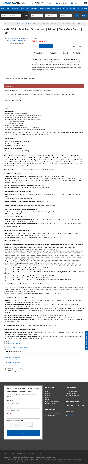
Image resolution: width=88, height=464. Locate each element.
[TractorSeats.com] (12, 3)
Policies (5, 453)
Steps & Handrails (31, 8)
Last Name (10, 407)
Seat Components (12, 8)
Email (9, 413)
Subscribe (23, 433)
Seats (2, 8)
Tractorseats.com (10, 23)
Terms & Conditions (21, 453)
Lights (22, 8)
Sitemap (40, 453)
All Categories (57, 8)
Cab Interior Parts (45, 8)
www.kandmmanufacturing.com (54, 413)
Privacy (12, 453)
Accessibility (32, 453)
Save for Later (77, 46)
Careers (47, 397)
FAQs (46, 391)
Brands (65, 8)
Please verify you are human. (15, 420)
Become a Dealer (50, 403)
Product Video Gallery (52, 401)
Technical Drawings (23, 347)
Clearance (84, 8)
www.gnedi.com (50, 415)
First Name (10, 400)
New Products (74, 8)
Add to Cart (46, 46)
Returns (47, 393)
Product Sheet (18, 343)
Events (47, 399)
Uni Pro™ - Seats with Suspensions (31, 23)
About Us (48, 395)
